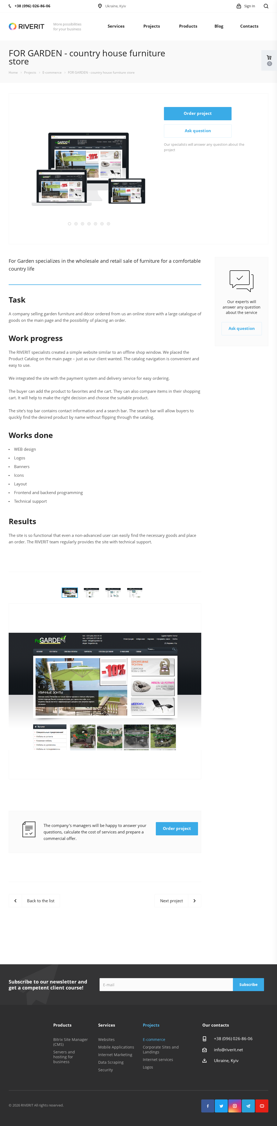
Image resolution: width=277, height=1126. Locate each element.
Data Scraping (111, 1062)
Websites (106, 1039)
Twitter (221, 1105)
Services (116, 26)
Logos (148, 1067)
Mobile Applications (116, 1047)
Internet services (158, 1059)
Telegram (248, 1105)
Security (105, 1069)
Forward (162, 169)
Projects (151, 26)
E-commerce (154, 1039)
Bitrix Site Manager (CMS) (70, 1042)
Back (15, 169)
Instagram (234, 1105)
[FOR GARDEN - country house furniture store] (88, 168)
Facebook (207, 1105)
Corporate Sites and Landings (161, 1049)
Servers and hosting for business (64, 1056)
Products (188, 26)
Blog (219, 26)
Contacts (249, 26)
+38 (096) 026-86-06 (233, 1038)
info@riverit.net (228, 1049)
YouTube (261, 1105)
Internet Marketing (115, 1054)
